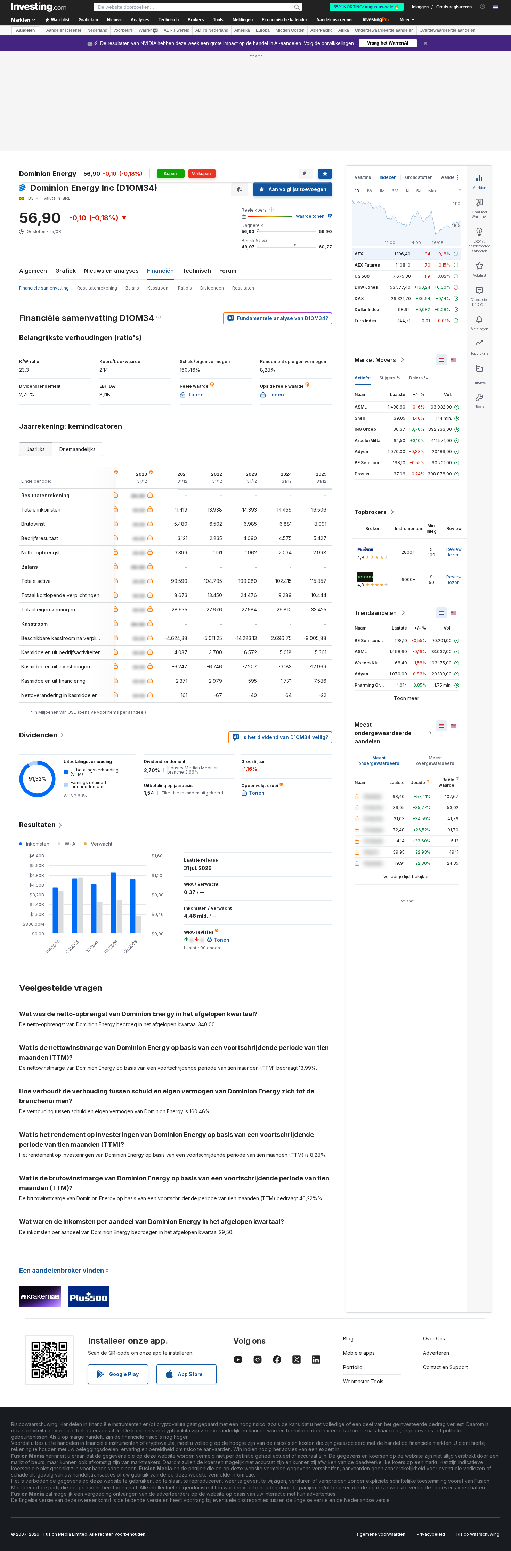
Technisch (196, 270)
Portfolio (353, 1367)
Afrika (343, 30)
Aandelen (25, 30)
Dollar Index (367, 309)
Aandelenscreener (334, 19)
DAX (359, 298)
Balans (132, 288)
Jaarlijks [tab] (35, 449)
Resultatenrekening (97, 288)
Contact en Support (445, 1367)
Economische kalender (284, 19)
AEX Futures (367, 265)
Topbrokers (371, 511)
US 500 (362, 276)
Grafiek (65, 270)
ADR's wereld (176, 30)
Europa (263, 30)
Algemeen (33, 270)
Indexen (388, 177)
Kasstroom (158, 288)
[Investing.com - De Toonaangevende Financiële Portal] (38, 7)
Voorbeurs (123, 30)
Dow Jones (366, 287)
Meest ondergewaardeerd (378, 760)
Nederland (97, 30)
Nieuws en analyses (111, 270)
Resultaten (243, 288)
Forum (227, 270)
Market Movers (375, 359)
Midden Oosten (290, 30)
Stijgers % (389, 377)
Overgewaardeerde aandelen (448, 30)
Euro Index (365, 320)
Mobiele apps (359, 1353)
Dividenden (212, 288)
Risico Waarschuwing (478, 1534)
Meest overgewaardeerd (435, 760)
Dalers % (418, 377)
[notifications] (483, 6)
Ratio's (185, 288)
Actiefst (363, 377)
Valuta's (363, 177)
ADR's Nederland (211, 30)
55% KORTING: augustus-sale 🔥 (366, 7)
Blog (348, 1339)
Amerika (242, 30)
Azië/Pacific (321, 30)
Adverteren (436, 1353)
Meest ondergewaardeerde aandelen (383, 733)
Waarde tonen (310, 216)
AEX (359, 253)
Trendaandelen (376, 612)
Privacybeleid (431, 1534)
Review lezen (454, 552)
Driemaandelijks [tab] (77, 449)
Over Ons (434, 1339)
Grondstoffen (418, 177)
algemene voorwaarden (380, 1534)
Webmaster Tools (363, 1381)
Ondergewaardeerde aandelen (384, 30)
